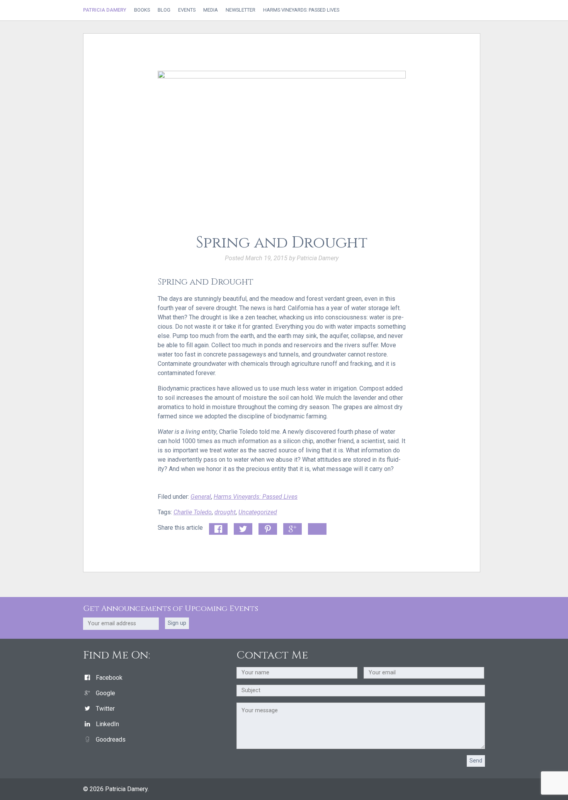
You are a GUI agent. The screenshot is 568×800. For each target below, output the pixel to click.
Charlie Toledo (192, 512)
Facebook (109, 677)
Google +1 (292, 529)
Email (315, 527)
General (200, 496)
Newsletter (240, 10)
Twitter (105, 708)
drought (225, 512)
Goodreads (111, 739)
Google (105, 693)
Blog (164, 10)
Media (210, 10)
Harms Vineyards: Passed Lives (301, 10)
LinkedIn (107, 724)
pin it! (266, 527)
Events (187, 10)
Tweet (242, 527)
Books (142, 10)
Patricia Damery (104, 10)
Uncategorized (257, 512)
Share (216, 527)
